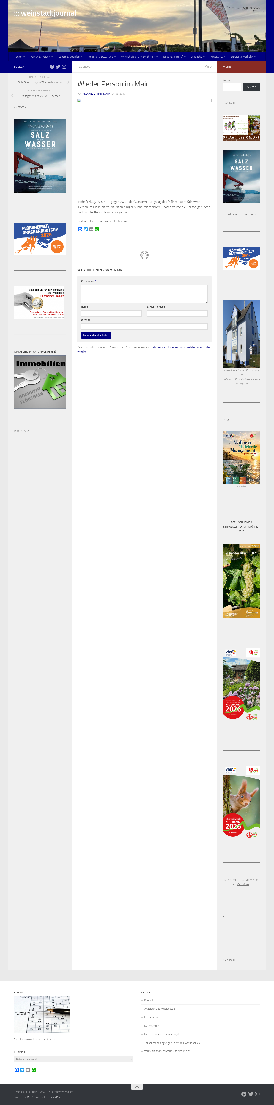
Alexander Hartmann (96, 93)
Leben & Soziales (69, 56)
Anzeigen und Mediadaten (159, 1008)
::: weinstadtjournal (45, 13)
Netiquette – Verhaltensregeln (162, 1034)
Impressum (151, 1017)
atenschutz (22, 430)
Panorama (216, 56)
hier (54, 1039)
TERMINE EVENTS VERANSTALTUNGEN (167, 1051)
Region (18, 56)
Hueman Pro (53, 1097)
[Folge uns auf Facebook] (52, 67)
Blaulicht (196, 56)
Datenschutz (151, 1025)
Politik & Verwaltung (100, 56)
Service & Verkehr (242, 56)
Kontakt (148, 1000)
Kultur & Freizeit (40, 56)
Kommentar (88, 281)
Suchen (227, 80)
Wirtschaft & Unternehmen (138, 56)
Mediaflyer (243, 884)
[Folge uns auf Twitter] (58, 67)
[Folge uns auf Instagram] (64, 67)
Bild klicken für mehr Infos (241, 214)
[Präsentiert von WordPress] (28, 1097)
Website (85, 319)
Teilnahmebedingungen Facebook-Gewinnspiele (172, 1043)
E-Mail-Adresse (156, 306)
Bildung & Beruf (173, 56)
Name (85, 306)
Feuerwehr (85, 67)
